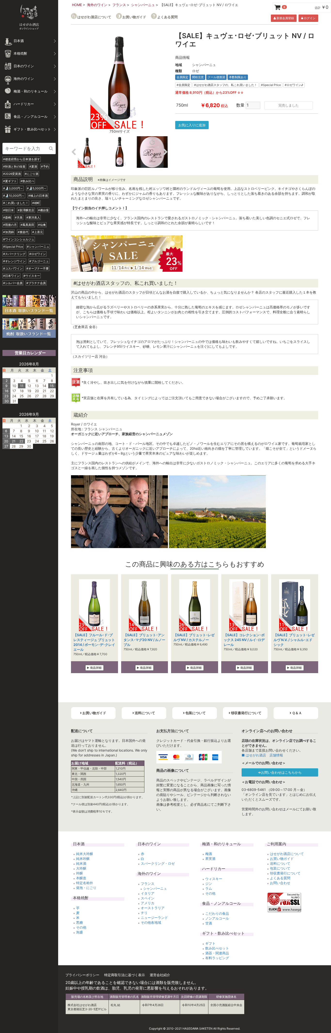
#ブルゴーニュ (39, 261)
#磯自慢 (43, 210)
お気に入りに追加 (191, 125)
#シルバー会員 (13, 283)
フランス (119, 5)
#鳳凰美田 (27, 225)
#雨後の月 (10, 225)
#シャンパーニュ (38, 246)
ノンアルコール (217, 918)
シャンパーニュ (143, 5)
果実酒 (210, 858)
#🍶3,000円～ (13, 188)
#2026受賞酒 (12, 174)
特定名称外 (84, 883)
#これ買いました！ (15, 203)
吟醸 (79, 873)
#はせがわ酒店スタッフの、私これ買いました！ (225, 85)
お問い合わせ (280, 883)
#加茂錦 (8, 232)
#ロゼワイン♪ (294, 85)
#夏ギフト (10, 181)
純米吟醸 (83, 858)
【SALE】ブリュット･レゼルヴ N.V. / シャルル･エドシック (294, 640)
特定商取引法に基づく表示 (124, 975)
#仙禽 (42, 225)
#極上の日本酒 (38, 195)
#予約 (45, 166)
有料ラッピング (217, 958)
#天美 (19, 217)
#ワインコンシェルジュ (18, 239)
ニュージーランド (154, 917)
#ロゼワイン (37, 254)
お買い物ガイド (134, 16)
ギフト (210, 943)
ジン (208, 883)
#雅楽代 (23, 232)
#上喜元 (37, 232)
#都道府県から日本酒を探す (21, 159)
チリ (144, 913)
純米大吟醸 (84, 854)
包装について (280, 868)
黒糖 (79, 922)
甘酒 (208, 923)
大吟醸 (81, 868)
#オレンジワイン (14, 261)
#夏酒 (33, 166)
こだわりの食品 (217, 913)
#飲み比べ (27, 181)
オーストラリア (153, 908)
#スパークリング (14, 254)
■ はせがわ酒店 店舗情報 (262, 755)
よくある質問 (167, 16)
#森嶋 (7, 217)
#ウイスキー (32, 276)
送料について (280, 863)
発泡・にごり (86, 888)
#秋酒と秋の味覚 (14, 166)
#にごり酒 (31, 174)
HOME (77, 5)
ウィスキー (213, 879)
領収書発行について (285, 873)
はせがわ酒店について (94, 16)
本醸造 (81, 878)
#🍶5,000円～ (37, 188)
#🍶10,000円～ (13, 195)
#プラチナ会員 (36, 283)
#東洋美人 (33, 217)
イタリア (147, 893)
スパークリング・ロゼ (158, 863)
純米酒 (81, 863)
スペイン (147, 898)
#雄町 (36, 203)
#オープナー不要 (37, 268)
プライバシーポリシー (82, 975)
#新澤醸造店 (26, 210)
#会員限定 (183, 85)
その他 (81, 927)
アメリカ (147, 903)
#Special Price (13, 246)
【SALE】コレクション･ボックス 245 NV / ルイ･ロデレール (244, 640)
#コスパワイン (13, 268)
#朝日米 (8, 210)
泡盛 (79, 932)
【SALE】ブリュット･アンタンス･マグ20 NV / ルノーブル (144, 640)
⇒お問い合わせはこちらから (280, 772)
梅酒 (208, 854)
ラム (208, 888)
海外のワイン (97, 5)
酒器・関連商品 (217, 953)
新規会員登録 (285, 18)
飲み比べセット (217, 948)
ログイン (309, 18)
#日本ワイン (11, 276)
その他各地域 (151, 922)
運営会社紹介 (160, 975)
